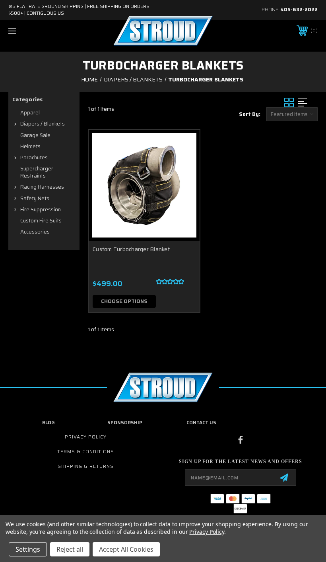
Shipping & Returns (86, 466)
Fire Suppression (40, 209)
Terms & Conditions (85, 451)
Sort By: (249, 114)
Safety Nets (34, 198)
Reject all (69, 549)
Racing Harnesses (42, 187)
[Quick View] (184, 145)
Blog (48, 422)
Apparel (30, 112)
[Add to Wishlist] (184, 164)
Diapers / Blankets (42, 124)
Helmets (30, 146)
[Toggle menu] (39, 31)
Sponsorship (124, 422)
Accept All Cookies (126, 549)
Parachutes (34, 157)
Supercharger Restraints (36, 172)
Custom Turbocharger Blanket (131, 249)
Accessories (35, 232)
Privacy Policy (86, 436)
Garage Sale (35, 135)
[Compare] (184, 183)
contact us (201, 422)
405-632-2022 (299, 9)
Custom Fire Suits (41, 220)
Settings (28, 549)
